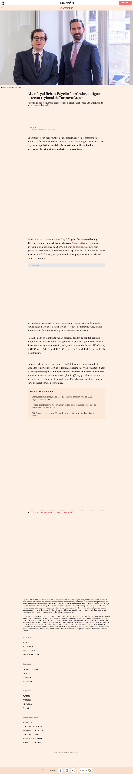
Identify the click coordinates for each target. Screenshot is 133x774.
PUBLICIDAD (27, 677)
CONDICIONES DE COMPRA (33, 731)
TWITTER (26, 696)
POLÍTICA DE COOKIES (31, 735)
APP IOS (26, 643)
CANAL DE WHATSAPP (31, 655)
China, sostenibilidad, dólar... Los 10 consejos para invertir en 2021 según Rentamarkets (62, 398)
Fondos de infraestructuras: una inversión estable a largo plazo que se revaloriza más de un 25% (64, 406)
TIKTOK (26, 708)
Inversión (35, 513)
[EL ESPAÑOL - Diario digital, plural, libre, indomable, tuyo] (66, 2)
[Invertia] (66, 8)
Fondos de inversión (64, 513)
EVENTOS (26, 673)
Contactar (27, 664)
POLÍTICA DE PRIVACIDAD (32, 727)
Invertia (33, 127)
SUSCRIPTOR (28, 681)
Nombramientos (47, 513)
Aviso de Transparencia (33, 739)
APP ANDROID (28, 647)
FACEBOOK (27, 700)
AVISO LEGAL (28, 723)
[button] (60, 770)
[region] (48, 114)
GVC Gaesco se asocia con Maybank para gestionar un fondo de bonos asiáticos (63, 414)
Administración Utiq (32, 743)
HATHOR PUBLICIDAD (31, 669)
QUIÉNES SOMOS (29, 651)
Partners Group (79, 243)
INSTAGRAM (27, 704)
